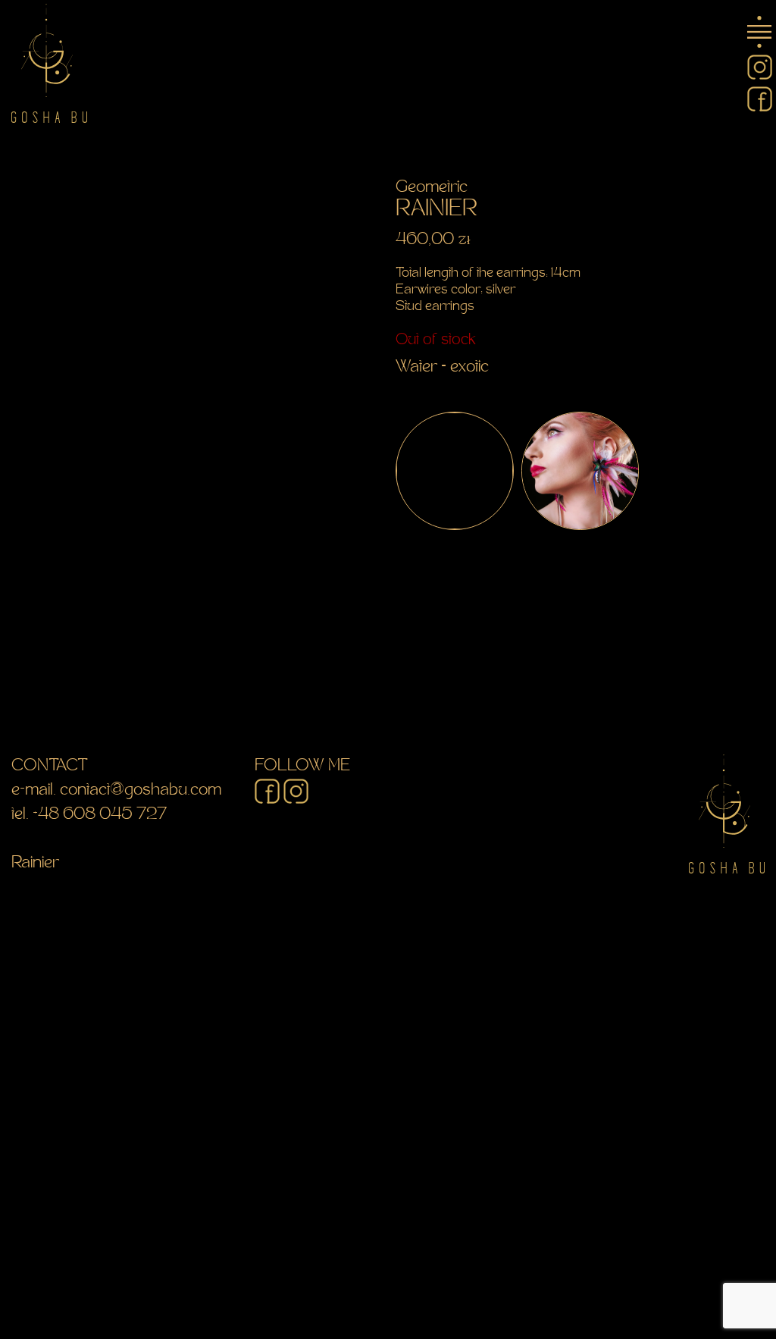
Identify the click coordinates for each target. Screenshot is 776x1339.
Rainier (35, 864)
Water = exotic (442, 368)
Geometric (432, 188)
